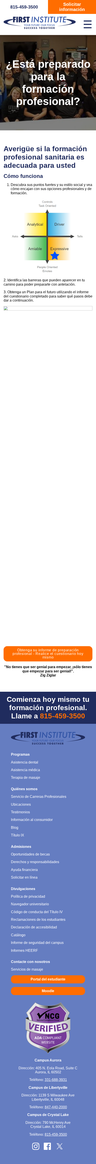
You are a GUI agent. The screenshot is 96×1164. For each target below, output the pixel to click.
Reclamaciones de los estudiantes (38, 919)
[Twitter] (59, 1149)
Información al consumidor (32, 820)
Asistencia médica (25, 770)
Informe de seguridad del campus (37, 943)
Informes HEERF (24, 950)
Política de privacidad (28, 896)
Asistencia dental (24, 762)
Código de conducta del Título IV (37, 912)
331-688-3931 (56, 1080)
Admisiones (21, 847)
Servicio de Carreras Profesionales (38, 797)
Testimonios (20, 812)
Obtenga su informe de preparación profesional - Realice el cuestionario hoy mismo (48, 653)
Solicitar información (72, 7)
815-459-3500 (24, 6)
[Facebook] (47, 1149)
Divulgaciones (23, 889)
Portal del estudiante (48, 979)
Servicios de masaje (27, 969)
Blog (14, 827)
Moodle (48, 991)
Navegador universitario (30, 904)
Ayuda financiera (24, 870)
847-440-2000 (56, 1107)
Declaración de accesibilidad (34, 927)
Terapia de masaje (25, 777)
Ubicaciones (21, 804)
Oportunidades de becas (30, 854)
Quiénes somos (24, 789)
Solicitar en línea (24, 877)
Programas (20, 754)
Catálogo (18, 935)
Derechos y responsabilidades (35, 862)
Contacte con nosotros (30, 962)
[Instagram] (35, 1149)
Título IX (17, 835)
